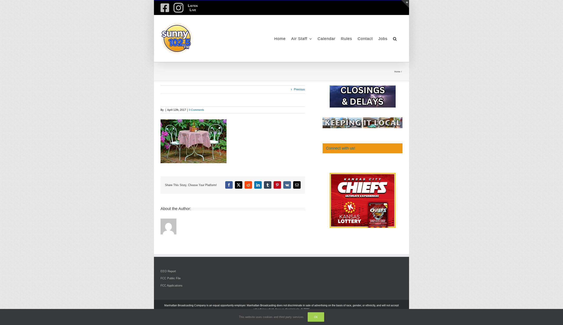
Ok (316, 317)
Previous (299, 89)
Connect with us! (340, 148)
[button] (395, 38)
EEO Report (168, 271)
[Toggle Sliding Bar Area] (405, 4)
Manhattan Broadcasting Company (185, 305)
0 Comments (196, 109)
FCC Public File (171, 278)
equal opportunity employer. (229, 305)
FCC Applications (172, 285)
